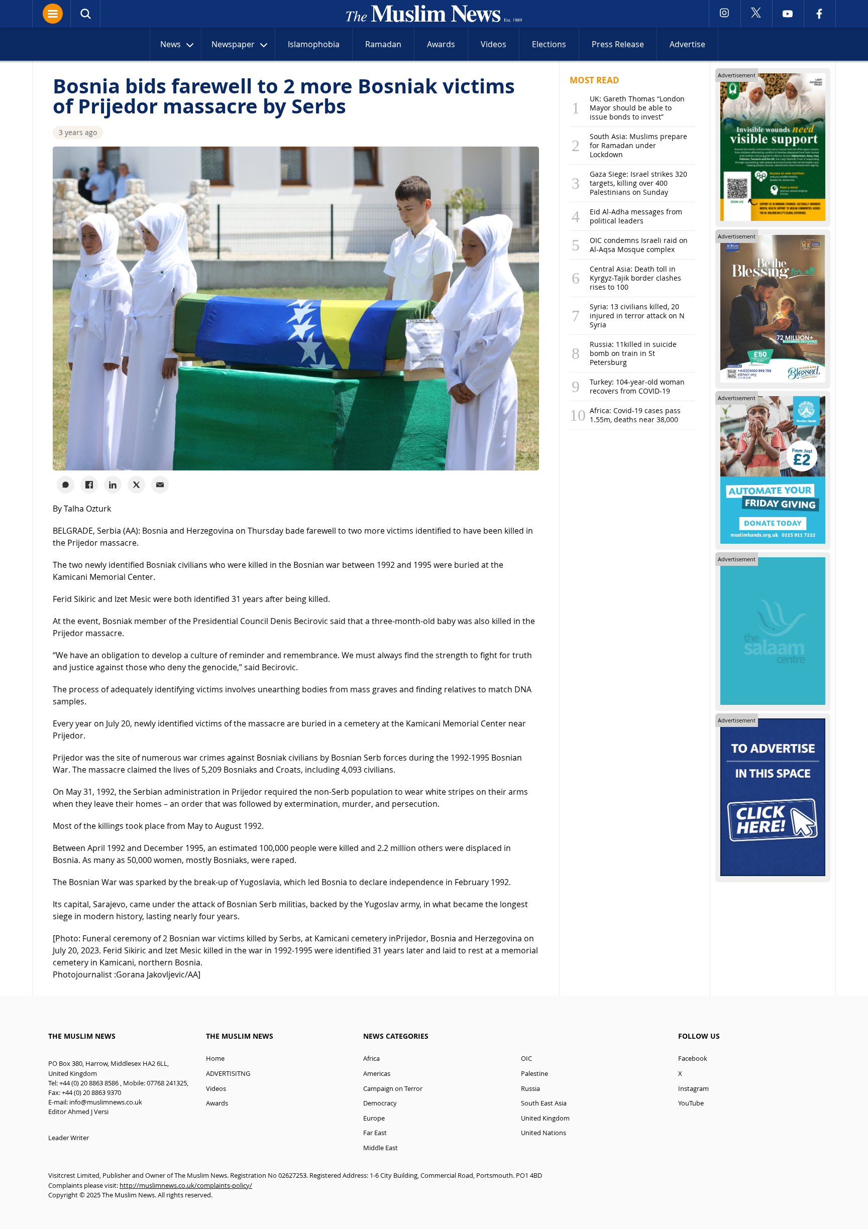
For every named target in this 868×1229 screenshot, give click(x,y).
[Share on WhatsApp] (65, 485)
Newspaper (233, 44)
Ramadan (383, 44)
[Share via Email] (160, 485)
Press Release (618, 44)
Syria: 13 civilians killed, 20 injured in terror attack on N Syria (637, 315)
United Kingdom (545, 1118)
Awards (441, 44)
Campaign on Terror (392, 1088)
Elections (549, 44)
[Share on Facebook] (89, 485)
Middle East (380, 1148)
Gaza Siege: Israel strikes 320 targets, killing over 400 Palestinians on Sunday (638, 183)
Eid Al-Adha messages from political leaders (636, 216)
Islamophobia (314, 44)
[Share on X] (136, 485)
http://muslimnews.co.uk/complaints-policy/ (186, 1185)
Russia (530, 1088)
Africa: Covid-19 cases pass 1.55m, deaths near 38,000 (635, 415)
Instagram (693, 1088)
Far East (375, 1133)
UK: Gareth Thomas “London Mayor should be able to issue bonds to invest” (637, 107)
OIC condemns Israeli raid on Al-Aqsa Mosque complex (639, 244)
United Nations (543, 1133)
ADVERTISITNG (228, 1073)
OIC (526, 1058)
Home (215, 1058)
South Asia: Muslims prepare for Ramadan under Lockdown (638, 145)
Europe (374, 1118)
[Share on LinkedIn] (113, 485)
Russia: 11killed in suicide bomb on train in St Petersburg (633, 353)
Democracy (380, 1103)
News (170, 44)
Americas (376, 1073)
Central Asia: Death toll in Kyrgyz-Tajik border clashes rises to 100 (635, 278)
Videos (493, 44)
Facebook (692, 1058)
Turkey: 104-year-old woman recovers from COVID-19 (637, 386)
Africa (371, 1058)
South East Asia (544, 1103)
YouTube (691, 1103)
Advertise (687, 44)
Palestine (534, 1073)
